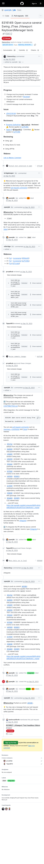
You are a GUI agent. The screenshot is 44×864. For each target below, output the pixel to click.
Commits (24, 50)
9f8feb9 (39, 560)
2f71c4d (39, 166)
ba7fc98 (39, 356)
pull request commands (19, 188)
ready (29, 539)
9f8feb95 (25, 258)
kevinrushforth (14, 720)
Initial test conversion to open (20, 166)
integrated (31, 673)
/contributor (15, 429)
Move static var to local (18, 560)
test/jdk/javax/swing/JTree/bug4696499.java (15, 283)
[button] (14, 62)
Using (8, 141)
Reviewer (26, 97)
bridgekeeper (9, 173)
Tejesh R (9, 129)
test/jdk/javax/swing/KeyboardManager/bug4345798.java (18, 305)
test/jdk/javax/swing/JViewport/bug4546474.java (15, 294)
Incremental (17, 258)
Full (10, 258)
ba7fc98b (25, 127)
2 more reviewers (7, 758)
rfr (28, 198)
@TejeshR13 (17, 129)
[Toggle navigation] (3, 3)
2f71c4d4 (16, 263)
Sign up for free (10, 743)
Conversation (10, 50)
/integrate (22, 520)
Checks (36, 50)
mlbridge (7, 246)
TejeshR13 (10, 323)
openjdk (8, 10)
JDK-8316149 (11, 113)
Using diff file (9, 149)
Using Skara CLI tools (12, 145)
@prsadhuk (26, 125)
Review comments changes (17, 356)
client (29, 237)
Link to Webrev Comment (12, 158)
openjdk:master (8, 45)
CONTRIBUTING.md (11, 406)
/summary (7, 429)
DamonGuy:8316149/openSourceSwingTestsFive (25, 45)
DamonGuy (6, 42)
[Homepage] (22, 3)
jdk (14, 10)
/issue (25, 429)
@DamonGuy (8, 212)
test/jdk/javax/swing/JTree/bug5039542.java (15, 335)
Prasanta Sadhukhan (13, 125)
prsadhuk (9, 271)
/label (5, 229)
